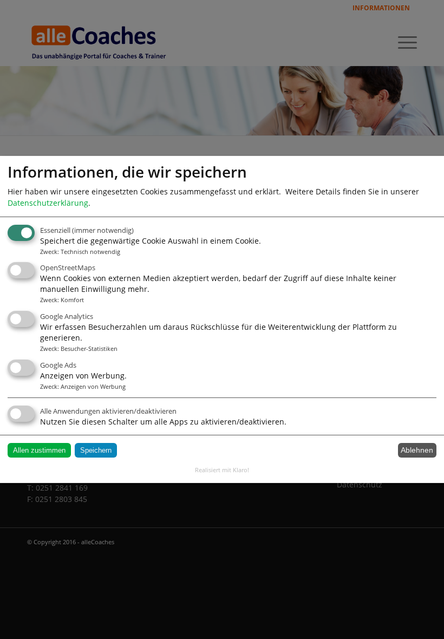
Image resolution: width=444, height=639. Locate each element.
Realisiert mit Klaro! (222, 470)
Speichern (96, 450)
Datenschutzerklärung (48, 203)
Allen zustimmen (39, 450)
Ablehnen (417, 450)
